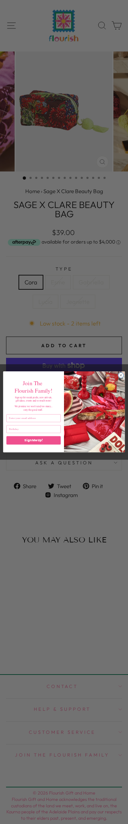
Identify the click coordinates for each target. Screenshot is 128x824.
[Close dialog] (120, 375)
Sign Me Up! (33, 440)
